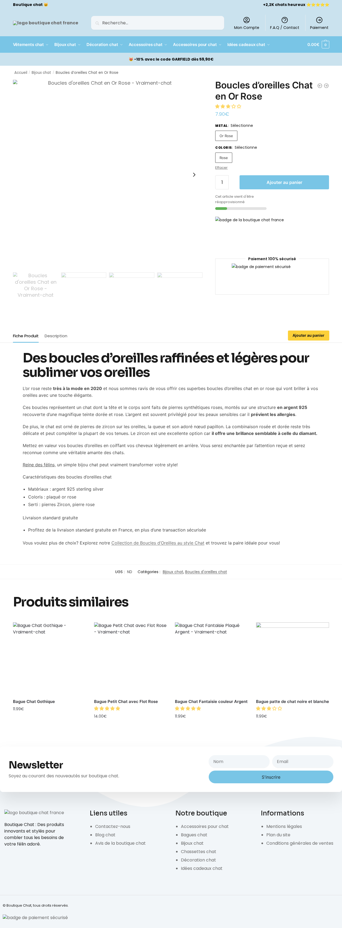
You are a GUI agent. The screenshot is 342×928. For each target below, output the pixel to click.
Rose (224, 158)
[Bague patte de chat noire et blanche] (292, 658)
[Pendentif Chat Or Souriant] (320, 85)
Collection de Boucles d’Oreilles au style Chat (157, 543)
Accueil (20, 72)
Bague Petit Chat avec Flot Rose (126, 701)
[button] (228, 106)
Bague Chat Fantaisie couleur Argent (211, 701)
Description (56, 336)
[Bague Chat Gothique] (49, 658)
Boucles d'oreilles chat (206, 571)
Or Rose (226, 136)
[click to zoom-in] (108, 175)
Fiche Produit (26, 336)
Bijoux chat (41, 72)
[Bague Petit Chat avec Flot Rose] (130, 658)
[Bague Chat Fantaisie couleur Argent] (211, 658)
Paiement (319, 27)
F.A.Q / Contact (284, 27)
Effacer (221, 167)
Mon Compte (246, 27)
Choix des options (49, 721)
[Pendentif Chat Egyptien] (326, 85)
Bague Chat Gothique (34, 701)
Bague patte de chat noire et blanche (292, 701)
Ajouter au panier (284, 182)
